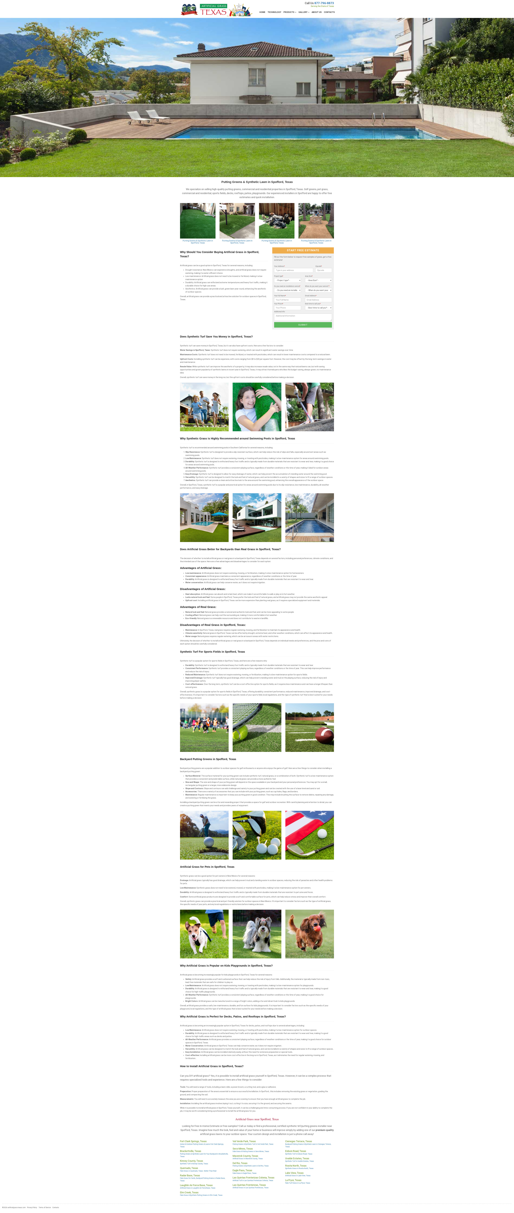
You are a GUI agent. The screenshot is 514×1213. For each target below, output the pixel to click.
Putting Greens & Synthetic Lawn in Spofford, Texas (198, 242)
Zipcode (318, 266)
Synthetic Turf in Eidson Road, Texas (298, 1154)
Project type (278, 276)
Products (289, 12)
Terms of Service (45, 1207)
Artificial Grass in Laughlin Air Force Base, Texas (197, 1188)
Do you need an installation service (287, 286)
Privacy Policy (32, 1207)
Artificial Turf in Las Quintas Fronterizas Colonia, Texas (253, 1180)
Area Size (309, 276)
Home (262, 12)
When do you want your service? (317, 286)
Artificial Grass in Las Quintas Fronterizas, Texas (251, 1188)
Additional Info (279, 312)
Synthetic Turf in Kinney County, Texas (194, 1164)
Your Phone (278, 304)
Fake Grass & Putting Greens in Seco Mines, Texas (251, 1151)
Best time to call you (313, 304)
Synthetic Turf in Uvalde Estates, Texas (299, 1161)
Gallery (303, 12)
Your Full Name (280, 296)
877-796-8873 (324, 3)
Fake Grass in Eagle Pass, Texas (244, 1173)
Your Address (279, 266)
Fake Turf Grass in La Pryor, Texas (297, 1183)
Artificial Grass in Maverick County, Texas (248, 1159)
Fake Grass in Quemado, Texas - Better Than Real (198, 1171)
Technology (274, 12)
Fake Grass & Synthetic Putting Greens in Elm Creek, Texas (201, 1195)
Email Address (310, 296)
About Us (317, 12)
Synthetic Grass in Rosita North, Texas (299, 1168)
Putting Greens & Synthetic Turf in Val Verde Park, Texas (253, 1144)
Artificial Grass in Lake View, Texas (298, 1176)
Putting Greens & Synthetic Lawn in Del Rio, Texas (251, 1166)
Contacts (329, 12)
